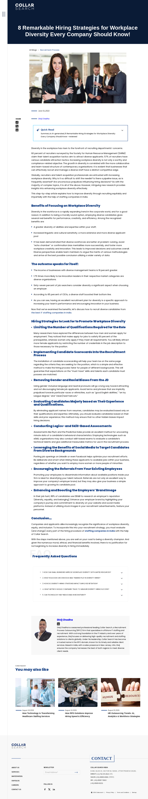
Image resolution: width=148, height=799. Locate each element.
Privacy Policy (110, 792)
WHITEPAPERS (17, 776)
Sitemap (134, 792)
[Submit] (76, 772)
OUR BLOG (16, 781)
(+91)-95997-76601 (100, 780)
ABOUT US (15, 767)
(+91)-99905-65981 (102, 777)
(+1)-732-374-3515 (103, 774)
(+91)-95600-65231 (97, 783)
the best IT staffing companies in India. (51, 312)
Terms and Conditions (123, 792)
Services (15, 772)
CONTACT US (16, 789)
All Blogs (33, 50)
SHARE (18, 119)
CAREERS (15, 785)
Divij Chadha (43, 118)
